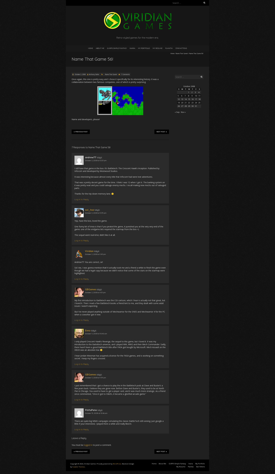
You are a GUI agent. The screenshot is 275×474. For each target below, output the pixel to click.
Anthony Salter (94, 74)
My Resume (157, 48)
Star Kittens (181, 48)
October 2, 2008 (80, 74)
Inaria (132, 48)
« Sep (177, 112)
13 (182, 99)
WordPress (117, 464)
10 (196, 95)
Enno (88, 330)
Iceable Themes (78, 467)
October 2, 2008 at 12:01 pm (96, 160)
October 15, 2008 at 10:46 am (96, 413)
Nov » (183, 112)
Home (90, 48)
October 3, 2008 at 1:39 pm (95, 378)
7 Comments (125, 74)
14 (186, 99)
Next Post (161, 132)
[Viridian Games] (137, 12)
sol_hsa (89, 209)
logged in (88, 445)
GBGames (90, 289)
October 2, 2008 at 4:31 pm (95, 292)
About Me (100, 48)
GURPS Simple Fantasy (117, 48)
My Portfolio (144, 48)
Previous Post (81, 132)
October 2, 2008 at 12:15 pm (95, 213)
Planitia (169, 48)
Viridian (89, 251)
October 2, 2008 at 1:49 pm (95, 254)
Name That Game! (182, 53)
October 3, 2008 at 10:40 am (96, 334)
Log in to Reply (81, 199)
